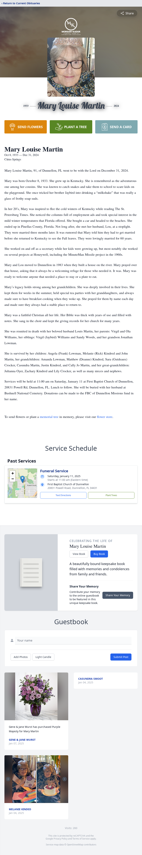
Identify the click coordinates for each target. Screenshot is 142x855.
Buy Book (99, 554)
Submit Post (121, 657)
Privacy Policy (60, 838)
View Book (79, 554)
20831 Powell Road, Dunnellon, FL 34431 (72, 488)
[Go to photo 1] (35, 801)
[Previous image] (8, 779)
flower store (104, 416)
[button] (22, 479)
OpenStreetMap (75, 844)
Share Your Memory (118, 595)
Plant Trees (111, 495)
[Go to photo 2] (37, 801)
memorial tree (49, 416)
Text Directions (63, 495)
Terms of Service (81, 838)
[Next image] (64, 779)
